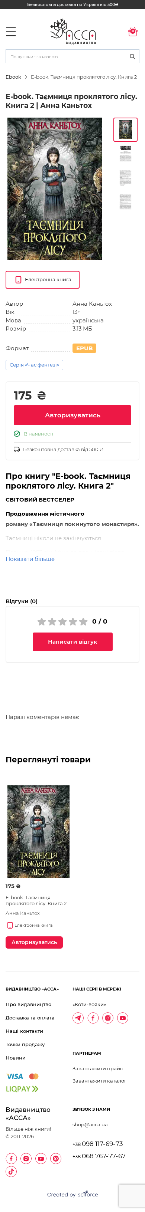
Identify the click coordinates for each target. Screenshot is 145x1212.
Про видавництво (28, 1004)
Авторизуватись (72, 415)
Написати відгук (72, 641)
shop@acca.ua (90, 1124)
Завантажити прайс (97, 1068)
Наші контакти (24, 1031)
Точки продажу (25, 1044)
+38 (97, 1144)
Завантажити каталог (99, 1081)
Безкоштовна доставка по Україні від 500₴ (72, 4)
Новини (16, 1058)
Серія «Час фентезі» (34, 365)
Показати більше (30, 558)
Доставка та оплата (30, 1018)
